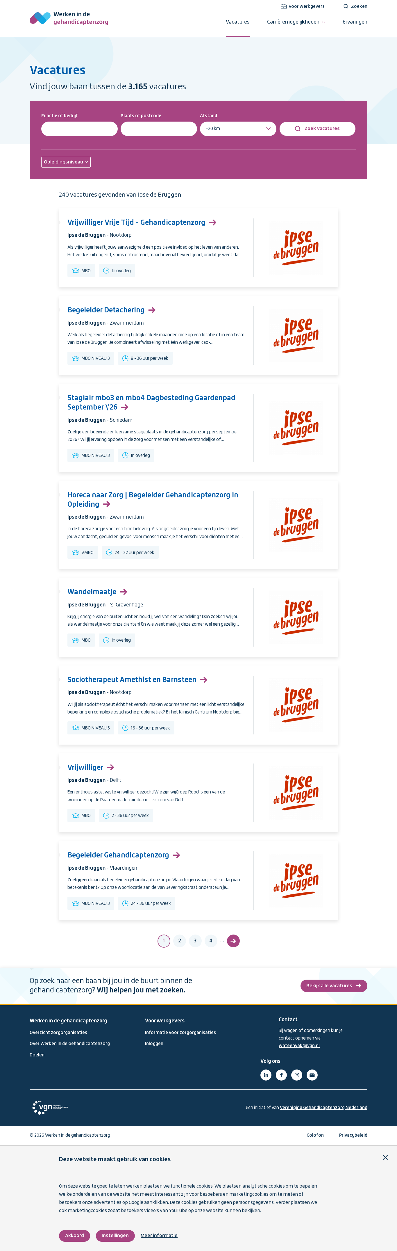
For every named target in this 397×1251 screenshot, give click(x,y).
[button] (66, 162)
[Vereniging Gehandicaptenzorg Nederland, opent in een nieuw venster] (50, 1107)
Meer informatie (159, 1236)
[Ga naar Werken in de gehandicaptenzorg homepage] (69, 18)
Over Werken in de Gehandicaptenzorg (70, 1044)
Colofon (315, 1135)
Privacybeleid (353, 1135)
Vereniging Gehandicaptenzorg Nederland (323, 1108)
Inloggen (154, 1044)
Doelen (37, 1055)
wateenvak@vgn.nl (299, 1046)
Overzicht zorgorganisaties (58, 1033)
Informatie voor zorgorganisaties (180, 1033)
